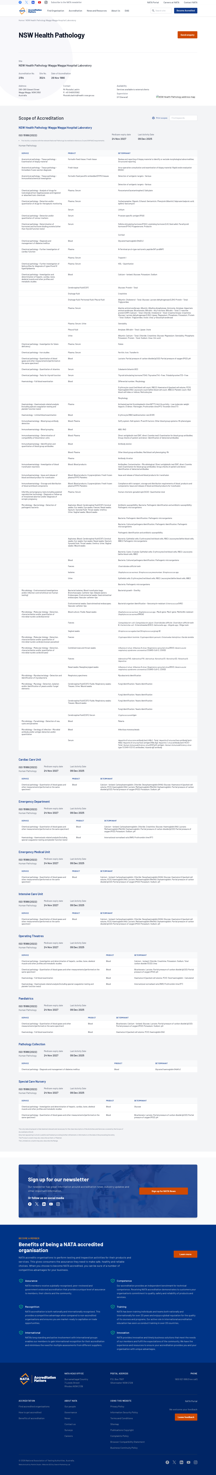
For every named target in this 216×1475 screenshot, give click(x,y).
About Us (115, 10)
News (67, 1418)
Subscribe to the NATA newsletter (66, 2)
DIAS (127, 10)
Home (21, 20)
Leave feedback (186, 1417)
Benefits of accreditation (32, 1418)
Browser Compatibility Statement (127, 1441)
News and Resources (97, 10)
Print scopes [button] (161, 118)
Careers (69, 1435)
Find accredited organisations (34, 1406)
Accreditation (75, 10)
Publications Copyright (122, 1430)
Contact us (70, 1424)
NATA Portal (153, 2)
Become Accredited (186, 10)
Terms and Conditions (121, 1418)
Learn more (185, 1254)
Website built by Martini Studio (30, 1464)
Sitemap (114, 1424)
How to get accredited (30, 1412)
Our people (70, 1406)
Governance (71, 1412)
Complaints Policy (119, 1435)
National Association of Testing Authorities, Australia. (50, 1460)
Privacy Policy (117, 1406)
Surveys (69, 1430)
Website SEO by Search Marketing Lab (56, 1464)
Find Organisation (55, 10)
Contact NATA (190, 2)
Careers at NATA (171, 2)
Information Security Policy (124, 1412)
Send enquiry (187, 34)
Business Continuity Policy (124, 1447)
